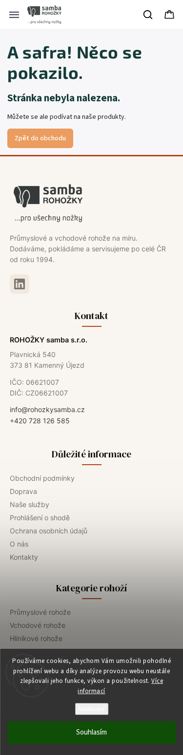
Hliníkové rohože (36, 638)
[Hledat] (148, 14)
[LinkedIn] (19, 284)
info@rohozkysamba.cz (47, 409)
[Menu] (14, 14)
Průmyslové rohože (40, 612)
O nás (19, 544)
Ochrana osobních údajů (48, 531)
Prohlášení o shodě (40, 517)
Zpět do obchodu (40, 138)
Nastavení (91, 709)
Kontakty (24, 557)
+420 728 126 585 (40, 420)
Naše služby (29, 504)
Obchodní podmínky (42, 478)
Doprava (23, 491)
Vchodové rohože (37, 625)
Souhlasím (91, 732)
